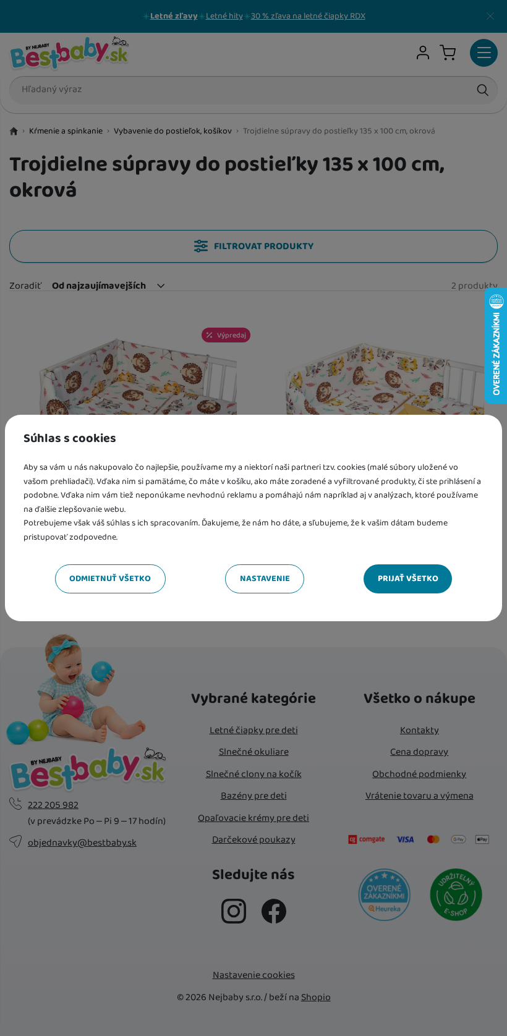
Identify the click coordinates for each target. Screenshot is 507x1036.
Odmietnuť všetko (110, 578)
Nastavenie (265, 578)
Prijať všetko (408, 578)
